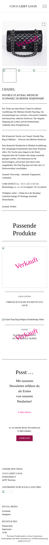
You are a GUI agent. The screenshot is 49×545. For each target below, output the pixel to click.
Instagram (6, 514)
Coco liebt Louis (23, 6)
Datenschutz (7, 526)
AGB (4, 532)
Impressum (6, 529)
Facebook (6, 511)
